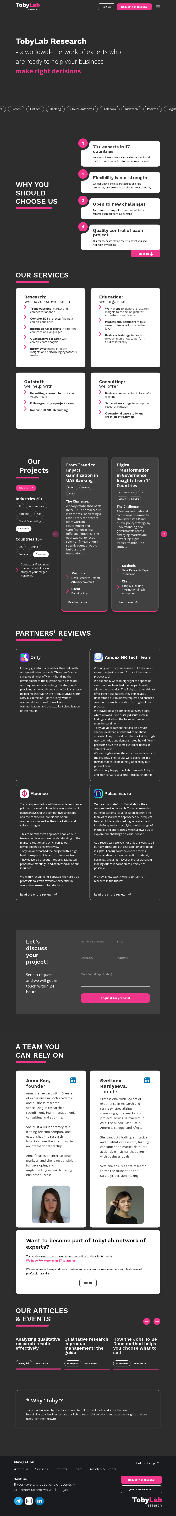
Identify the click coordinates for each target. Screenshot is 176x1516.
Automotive (36, 506)
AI (20, 506)
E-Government (127, 492)
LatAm (122, 498)
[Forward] (164, 534)
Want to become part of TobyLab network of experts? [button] (86, 1243)
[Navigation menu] (158, 7)
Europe (23, 554)
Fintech (72, 487)
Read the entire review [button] (35, 894)
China (34, 547)
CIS (39, 514)
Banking (24, 514)
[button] (106, 6)
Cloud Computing (30, 521)
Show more (23, 528)
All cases (26, 488)
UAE (70, 493)
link (72, 1080)
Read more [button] (75, 602)
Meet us (144, 253)
